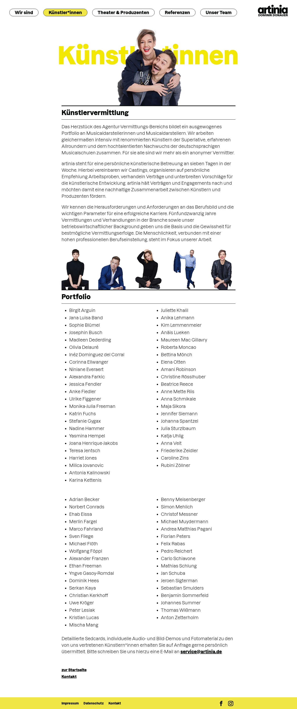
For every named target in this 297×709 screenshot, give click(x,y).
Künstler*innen (65, 12)
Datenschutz (93, 703)
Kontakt (69, 676)
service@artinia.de (201, 651)
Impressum (70, 703)
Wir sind (24, 12)
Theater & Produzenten (123, 12)
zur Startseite (74, 670)
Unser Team (219, 12)
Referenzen (177, 12)
